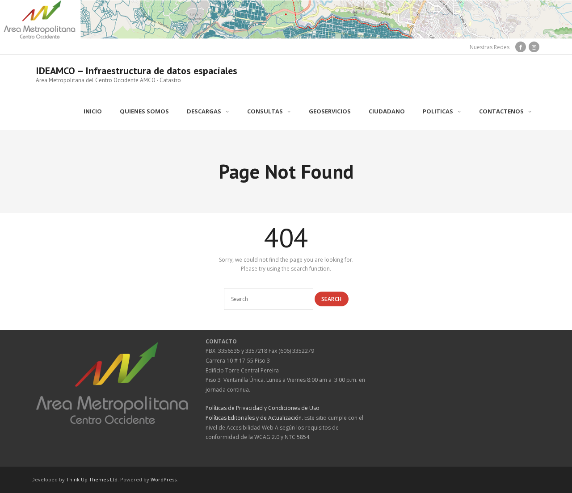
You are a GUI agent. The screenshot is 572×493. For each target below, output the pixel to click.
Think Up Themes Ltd (92, 479)
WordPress (164, 479)
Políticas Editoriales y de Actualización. (254, 418)
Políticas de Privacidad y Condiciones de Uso (263, 408)
